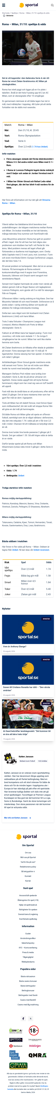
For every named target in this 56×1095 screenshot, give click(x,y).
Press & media (28, 952)
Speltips (14, 13)
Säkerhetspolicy (28, 943)
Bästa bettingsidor (28, 986)
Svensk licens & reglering (28, 914)
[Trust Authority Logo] (18, 1040)
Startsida (6, 13)
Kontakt (28, 876)
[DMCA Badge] (18, 1030)
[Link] (28, 629)
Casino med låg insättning (28, 1004)
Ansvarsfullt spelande (28, 895)
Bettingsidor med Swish (28, 995)
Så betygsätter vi (28, 871)
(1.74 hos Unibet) (40, 146)
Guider (28, 933)
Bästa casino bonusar (28, 981)
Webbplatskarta (28, 962)
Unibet (21, 475)
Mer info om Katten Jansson (15, 817)
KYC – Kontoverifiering (28, 948)
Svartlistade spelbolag (28, 919)
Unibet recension (41, 550)
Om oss (28, 852)
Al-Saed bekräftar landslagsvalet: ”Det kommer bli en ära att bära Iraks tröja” (27, 733)
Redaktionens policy (28, 867)
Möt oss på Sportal (28, 857)
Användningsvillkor (28, 938)
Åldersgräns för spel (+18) (28, 900)
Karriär (28, 881)
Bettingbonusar (28, 990)
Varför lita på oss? (28, 862)
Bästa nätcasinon (28, 976)
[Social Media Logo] (23, 1018)
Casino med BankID (28, 1000)
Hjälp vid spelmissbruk (28, 905)
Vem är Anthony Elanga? (14, 646)
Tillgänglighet (28, 957)
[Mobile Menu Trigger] (4, 5)
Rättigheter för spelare (28, 909)
